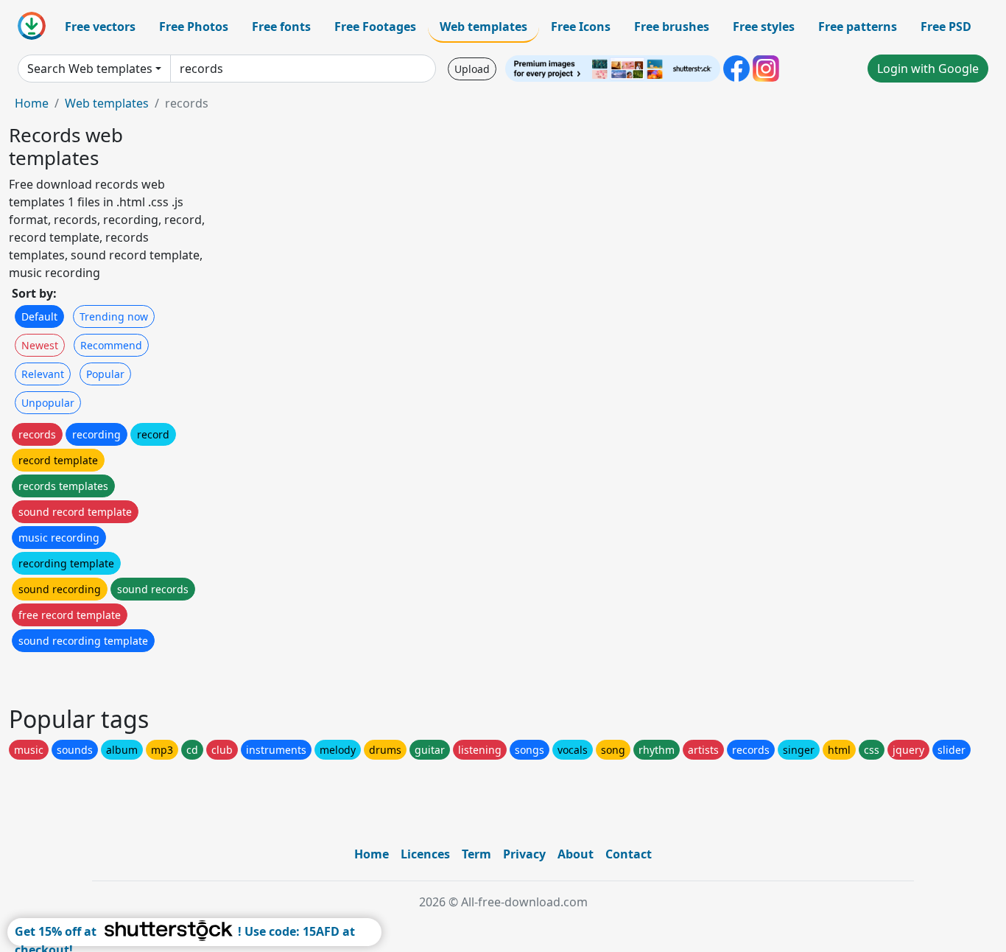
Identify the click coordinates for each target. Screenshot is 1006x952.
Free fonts (281, 26)
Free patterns (857, 26)
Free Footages (375, 26)
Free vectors (100, 26)
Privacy (524, 854)
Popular (105, 374)
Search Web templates (89, 68)
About (575, 854)
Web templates (483, 26)
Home (32, 103)
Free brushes (671, 26)
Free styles (764, 26)
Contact (628, 854)
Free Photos (193, 26)
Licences (425, 854)
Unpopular (47, 403)
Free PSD (946, 26)
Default (39, 316)
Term (476, 854)
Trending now (114, 316)
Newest (39, 345)
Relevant (42, 374)
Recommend (111, 345)
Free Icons (581, 26)
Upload (472, 69)
